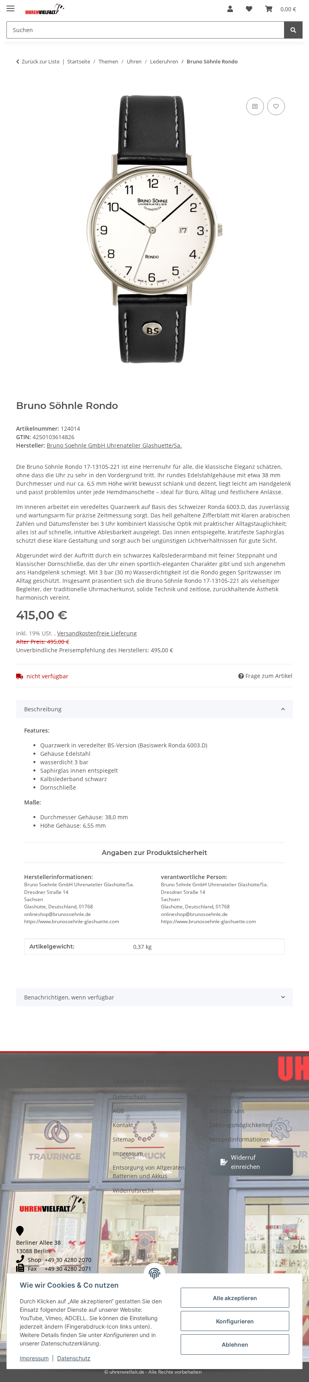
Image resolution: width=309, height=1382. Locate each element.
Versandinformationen (239, 1139)
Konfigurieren (235, 1321)
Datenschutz (74, 1358)
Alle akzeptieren (235, 1297)
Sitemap (124, 1139)
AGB (118, 1111)
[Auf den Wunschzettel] (276, 106)
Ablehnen (235, 1344)
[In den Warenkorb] (22, 86)
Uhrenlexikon (227, 1097)
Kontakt (123, 1125)
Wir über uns (227, 1111)
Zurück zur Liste (41, 61)
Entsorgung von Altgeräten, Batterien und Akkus (149, 1172)
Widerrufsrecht (133, 1190)
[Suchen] (293, 30)
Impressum (34, 1358)
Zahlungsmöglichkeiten (240, 1125)
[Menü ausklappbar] (10, 5)
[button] (230, 9)
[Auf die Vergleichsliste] (255, 106)
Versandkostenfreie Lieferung (97, 633)
